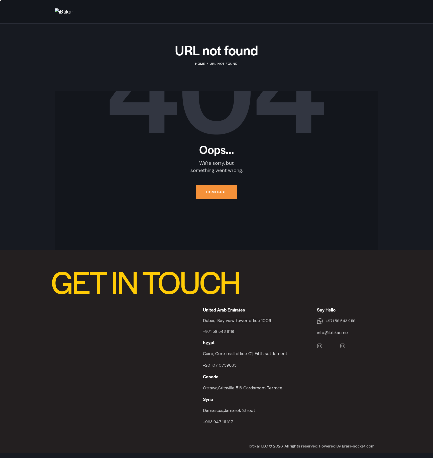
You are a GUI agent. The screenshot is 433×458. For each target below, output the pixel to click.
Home (200, 63)
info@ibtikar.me (332, 332)
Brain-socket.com (358, 446)
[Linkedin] (331, 346)
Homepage (216, 192)
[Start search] (375, 12)
